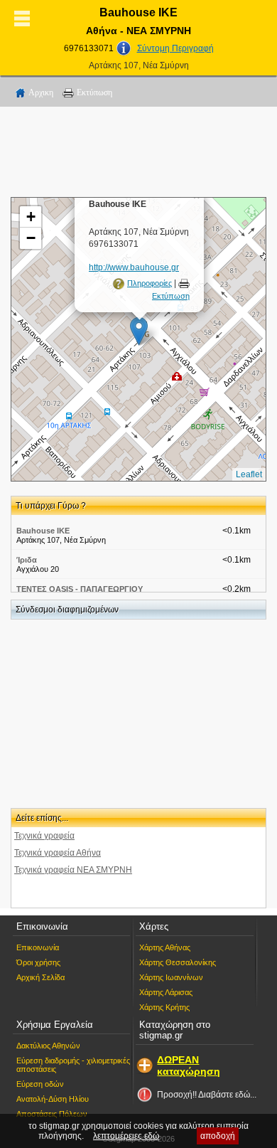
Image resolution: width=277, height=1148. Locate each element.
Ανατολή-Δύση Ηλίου (52, 1099)
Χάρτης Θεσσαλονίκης (177, 962)
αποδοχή (217, 1136)
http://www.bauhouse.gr (134, 267)
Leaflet (249, 474)
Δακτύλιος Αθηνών (48, 1045)
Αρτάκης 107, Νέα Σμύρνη (139, 65)
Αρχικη (40, 92)
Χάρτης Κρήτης (164, 1007)
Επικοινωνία (37, 947)
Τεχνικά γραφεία (44, 836)
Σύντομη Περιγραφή (175, 48)
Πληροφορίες (149, 283)
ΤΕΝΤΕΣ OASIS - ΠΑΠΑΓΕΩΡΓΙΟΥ (79, 589)
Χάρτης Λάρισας (165, 992)
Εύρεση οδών (40, 1084)
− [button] (31, 238)
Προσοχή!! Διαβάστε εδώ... (206, 1095)
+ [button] (31, 216)
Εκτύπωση (94, 92)
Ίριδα (26, 560)
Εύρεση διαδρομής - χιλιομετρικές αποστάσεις (73, 1064)
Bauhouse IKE (43, 530)
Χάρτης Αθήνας (164, 947)
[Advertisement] (138, 154)
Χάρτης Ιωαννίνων (171, 977)
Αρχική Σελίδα (40, 977)
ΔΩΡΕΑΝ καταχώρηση (188, 1065)
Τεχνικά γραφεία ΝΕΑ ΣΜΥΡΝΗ (73, 870)
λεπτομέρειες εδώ (126, 1136)
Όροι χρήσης (38, 962)
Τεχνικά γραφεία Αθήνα (57, 853)
